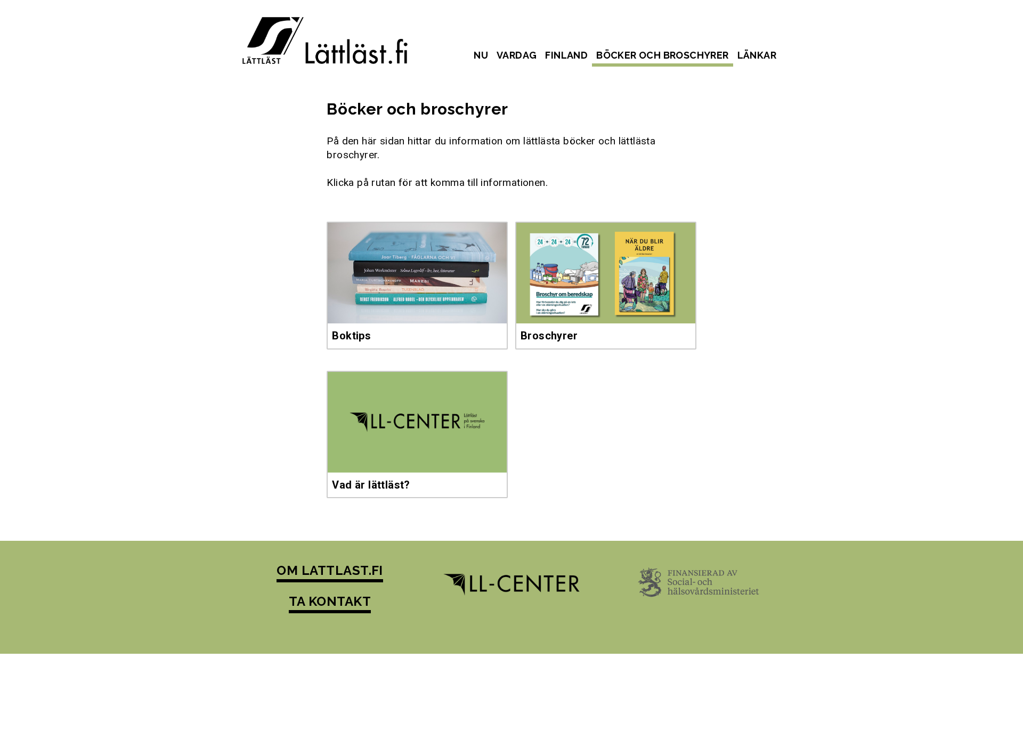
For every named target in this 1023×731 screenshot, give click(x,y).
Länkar (756, 55)
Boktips (351, 335)
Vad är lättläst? (371, 484)
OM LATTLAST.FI (330, 570)
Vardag (517, 55)
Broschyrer (549, 335)
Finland (566, 55)
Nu (481, 55)
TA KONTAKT (330, 601)
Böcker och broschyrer (662, 55)
